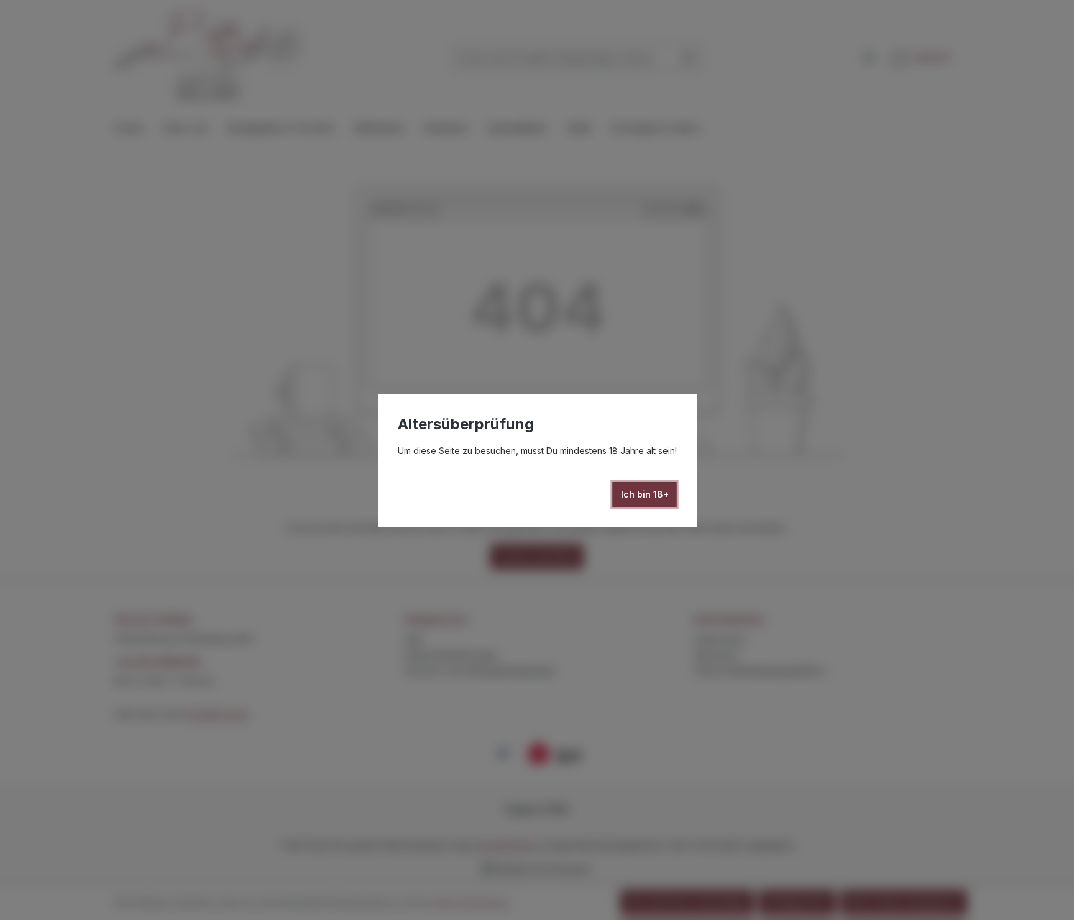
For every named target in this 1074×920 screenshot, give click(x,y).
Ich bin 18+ (645, 494)
